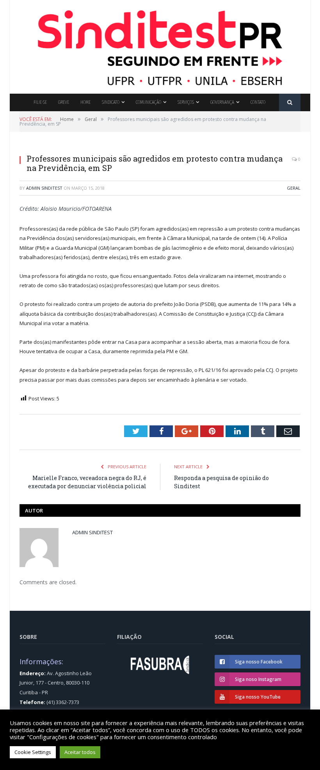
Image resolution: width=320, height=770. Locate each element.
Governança (222, 102)
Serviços (186, 102)
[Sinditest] (160, 45)
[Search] (289, 102)
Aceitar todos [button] (80, 752)
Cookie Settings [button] (32, 752)
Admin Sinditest (44, 188)
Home (85, 102)
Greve (63, 102)
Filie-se (40, 102)
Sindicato (110, 102)
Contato (258, 102)
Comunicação (148, 102)
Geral (293, 188)
